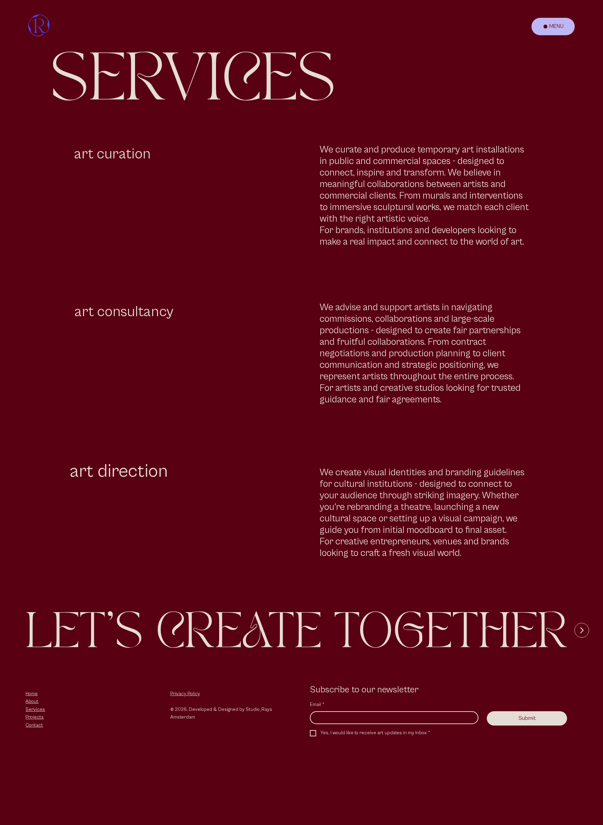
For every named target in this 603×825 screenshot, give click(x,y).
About (31, 701)
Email (317, 704)
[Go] (581, 630)
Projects (34, 717)
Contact (34, 725)
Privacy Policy (185, 694)
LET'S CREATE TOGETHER (296, 633)
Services (35, 709)
